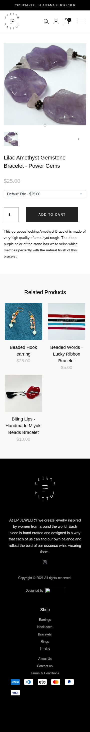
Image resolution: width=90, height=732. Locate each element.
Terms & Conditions (45, 673)
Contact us (45, 666)
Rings (45, 641)
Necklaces (44, 627)
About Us (45, 659)
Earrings (45, 620)
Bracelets (45, 634)
